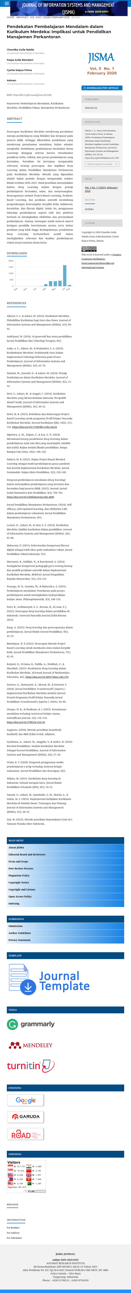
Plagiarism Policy (19, 875)
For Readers (13, 1227)
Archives (22, 17)
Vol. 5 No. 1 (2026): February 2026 (49, 17)
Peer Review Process (21, 868)
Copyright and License (22, 889)
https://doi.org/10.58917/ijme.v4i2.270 (47, 677)
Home (10, 17)
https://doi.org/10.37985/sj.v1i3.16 (26, 722)
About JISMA (16, 847)
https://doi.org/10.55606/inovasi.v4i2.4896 (30, 497)
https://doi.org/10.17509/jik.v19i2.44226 (34, 427)
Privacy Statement (20, 940)
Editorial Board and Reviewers (27, 854)
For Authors (13, 1232)
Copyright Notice (19, 882)
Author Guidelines (20, 933)
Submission (16, 926)
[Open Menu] (6, 3)
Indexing (14, 903)
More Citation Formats (99, 164)
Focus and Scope (18, 861)
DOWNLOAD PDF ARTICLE (102, 88)
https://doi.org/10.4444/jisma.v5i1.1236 (32, 95)
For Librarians (14, 1237)
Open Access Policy (20, 896)
